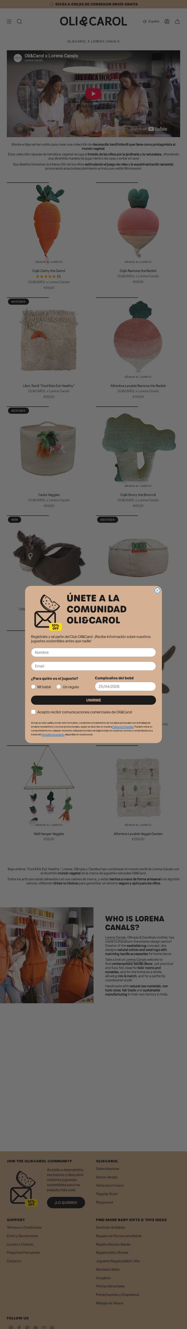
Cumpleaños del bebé (114, 678)
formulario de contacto (53, 734)
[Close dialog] (157, 590)
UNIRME (93, 700)
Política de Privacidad (122, 726)
